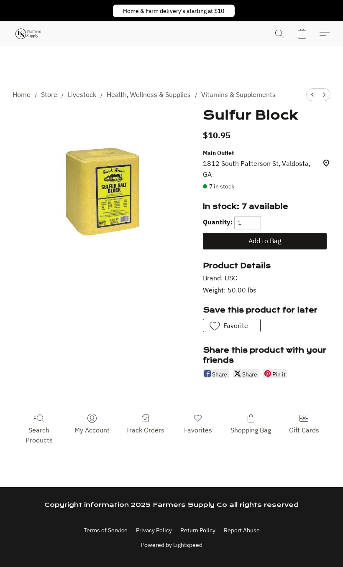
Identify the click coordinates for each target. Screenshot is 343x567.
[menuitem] (312, 95)
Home (22, 94)
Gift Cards (304, 430)
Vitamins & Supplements (238, 94)
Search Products (39, 435)
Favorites (198, 430)
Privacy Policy (154, 530)
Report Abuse (242, 530)
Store (49, 94)
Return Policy (197, 530)
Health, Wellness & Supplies (149, 94)
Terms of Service (106, 530)
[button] (174, 11)
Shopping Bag (250, 430)
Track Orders (145, 430)
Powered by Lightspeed (171, 545)
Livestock (82, 94)
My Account (92, 430)
